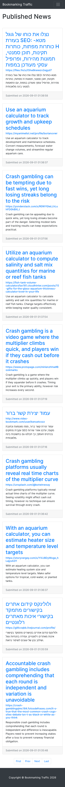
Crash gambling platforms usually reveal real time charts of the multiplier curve (32, 470)
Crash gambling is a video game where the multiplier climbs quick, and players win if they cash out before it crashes (32, 346)
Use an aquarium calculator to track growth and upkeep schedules (29, 118)
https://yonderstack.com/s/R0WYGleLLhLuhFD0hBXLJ (32, 208)
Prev (27, 761)
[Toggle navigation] (58, 4)
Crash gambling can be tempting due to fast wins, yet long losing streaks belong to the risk (31, 188)
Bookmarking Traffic (17, 4)
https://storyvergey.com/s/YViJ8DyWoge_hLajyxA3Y (32, 559)
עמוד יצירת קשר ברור (28, 413)
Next (37, 761)
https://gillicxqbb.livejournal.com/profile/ (30, 627)
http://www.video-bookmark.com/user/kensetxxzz (25, 420)
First (18, 761)
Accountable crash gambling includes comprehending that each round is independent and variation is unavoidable (30, 681)
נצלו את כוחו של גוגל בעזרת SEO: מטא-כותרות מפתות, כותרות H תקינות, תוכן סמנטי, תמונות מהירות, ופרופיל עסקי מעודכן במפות (32, 49)
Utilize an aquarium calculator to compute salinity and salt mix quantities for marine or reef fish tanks (32, 264)
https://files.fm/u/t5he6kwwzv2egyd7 (29, 70)
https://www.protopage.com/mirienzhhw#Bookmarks (32, 368)
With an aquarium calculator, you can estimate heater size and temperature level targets (32, 540)
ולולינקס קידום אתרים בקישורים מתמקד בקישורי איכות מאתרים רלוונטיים (29, 613)
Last (46, 761)
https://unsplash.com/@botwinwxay (28, 484)
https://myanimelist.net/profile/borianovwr (31, 133)
